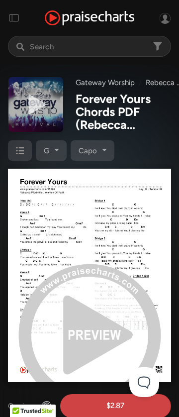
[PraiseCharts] (89, 18)
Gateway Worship (105, 82)
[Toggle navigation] (14, 18)
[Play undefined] (36, 104)
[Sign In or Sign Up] (165, 18)
